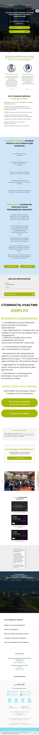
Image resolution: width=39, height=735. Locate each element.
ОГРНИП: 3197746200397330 (31, 730)
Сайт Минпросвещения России (27, 724)
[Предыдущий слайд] (2, 481)
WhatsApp (29, 701)
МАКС (23, 701)
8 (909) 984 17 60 (13, 708)
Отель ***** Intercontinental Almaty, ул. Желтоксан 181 (18, 288)
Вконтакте (16, 701)
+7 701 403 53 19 (19, 661)
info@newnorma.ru (19, 669)
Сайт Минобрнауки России (13, 724)
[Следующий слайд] (37, 481)
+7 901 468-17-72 (19, 668)
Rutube (9, 701)
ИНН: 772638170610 (21, 730)
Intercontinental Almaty (27, 433)
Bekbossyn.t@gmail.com (19, 662)
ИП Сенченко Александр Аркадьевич (9, 730)
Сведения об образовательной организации (19, 723)
